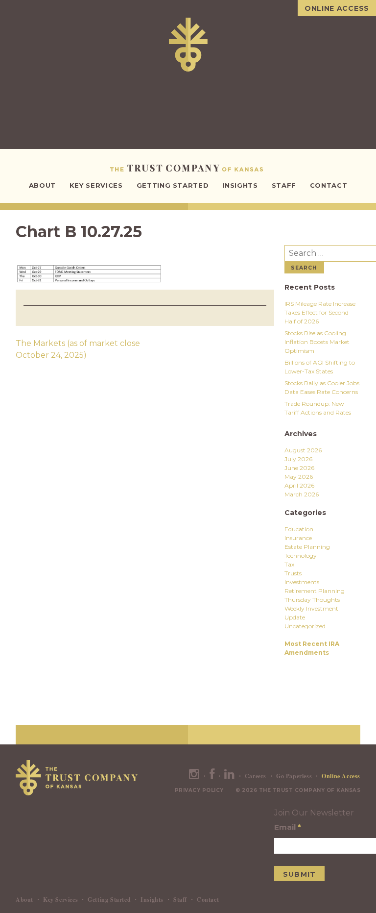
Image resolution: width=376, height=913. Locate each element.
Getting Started (173, 185)
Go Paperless (294, 776)
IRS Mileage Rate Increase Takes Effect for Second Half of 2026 (319, 312)
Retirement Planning (314, 590)
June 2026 (299, 467)
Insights (240, 185)
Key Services (96, 185)
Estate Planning (307, 546)
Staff (284, 185)
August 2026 (303, 450)
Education (298, 529)
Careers (255, 776)
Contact (329, 185)
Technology (300, 555)
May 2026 (298, 476)
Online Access (337, 8)
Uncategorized (305, 626)
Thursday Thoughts (312, 599)
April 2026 (299, 485)
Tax (289, 564)
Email (287, 827)
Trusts (293, 573)
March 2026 (301, 494)
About (42, 185)
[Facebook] (212, 776)
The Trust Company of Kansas (188, 168)
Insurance (298, 538)
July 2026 (298, 459)
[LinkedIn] (229, 776)
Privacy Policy (199, 790)
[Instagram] (194, 776)
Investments (301, 582)
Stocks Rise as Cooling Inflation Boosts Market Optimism (317, 341)
